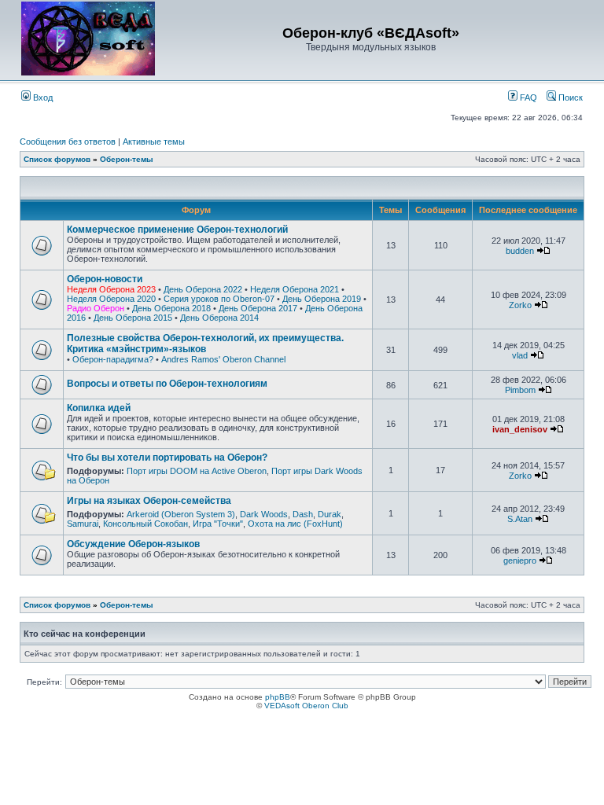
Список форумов (57, 159)
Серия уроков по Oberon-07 (219, 298)
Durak (329, 514)
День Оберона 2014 (219, 317)
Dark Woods (264, 514)
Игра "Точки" (218, 523)
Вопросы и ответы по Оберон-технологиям (167, 383)
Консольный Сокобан (145, 523)
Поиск (569, 97)
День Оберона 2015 (133, 317)
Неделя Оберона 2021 (294, 289)
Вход (42, 97)
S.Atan (519, 519)
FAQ (527, 97)
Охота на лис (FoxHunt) (295, 523)
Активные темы (154, 141)
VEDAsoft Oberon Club (306, 705)
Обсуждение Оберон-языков (133, 544)
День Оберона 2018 (171, 308)
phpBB (277, 697)
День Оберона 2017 (258, 308)
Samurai (82, 523)
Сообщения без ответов (68, 141)
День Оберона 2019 (321, 298)
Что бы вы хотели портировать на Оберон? (167, 457)
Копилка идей (99, 408)
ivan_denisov (519, 429)
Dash (303, 514)
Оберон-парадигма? (112, 359)
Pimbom (520, 390)
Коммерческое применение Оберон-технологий (177, 229)
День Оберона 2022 (203, 289)
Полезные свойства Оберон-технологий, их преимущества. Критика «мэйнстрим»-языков (205, 344)
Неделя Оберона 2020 (111, 298)
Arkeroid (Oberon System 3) (181, 514)
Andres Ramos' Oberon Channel (223, 359)
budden (520, 250)
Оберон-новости (104, 279)
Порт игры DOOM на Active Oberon (197, 471)
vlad (520, 355)
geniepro (519, 560)
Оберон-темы (126, 159)
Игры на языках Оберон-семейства (149, 500)
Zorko (520, 305)
